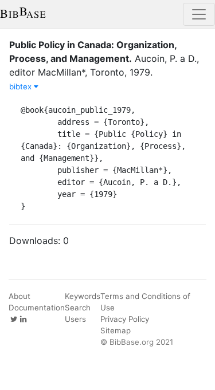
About (19, 296)
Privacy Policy (124, 319)
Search (78, 307)
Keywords (82, 296)
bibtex (21, 86)
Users (75, 319)
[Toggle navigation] (199, 14)
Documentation (37, 307)
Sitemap (115, 330)
